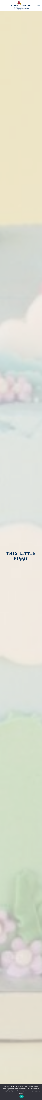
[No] (39, 1092)
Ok (22, 1097)
